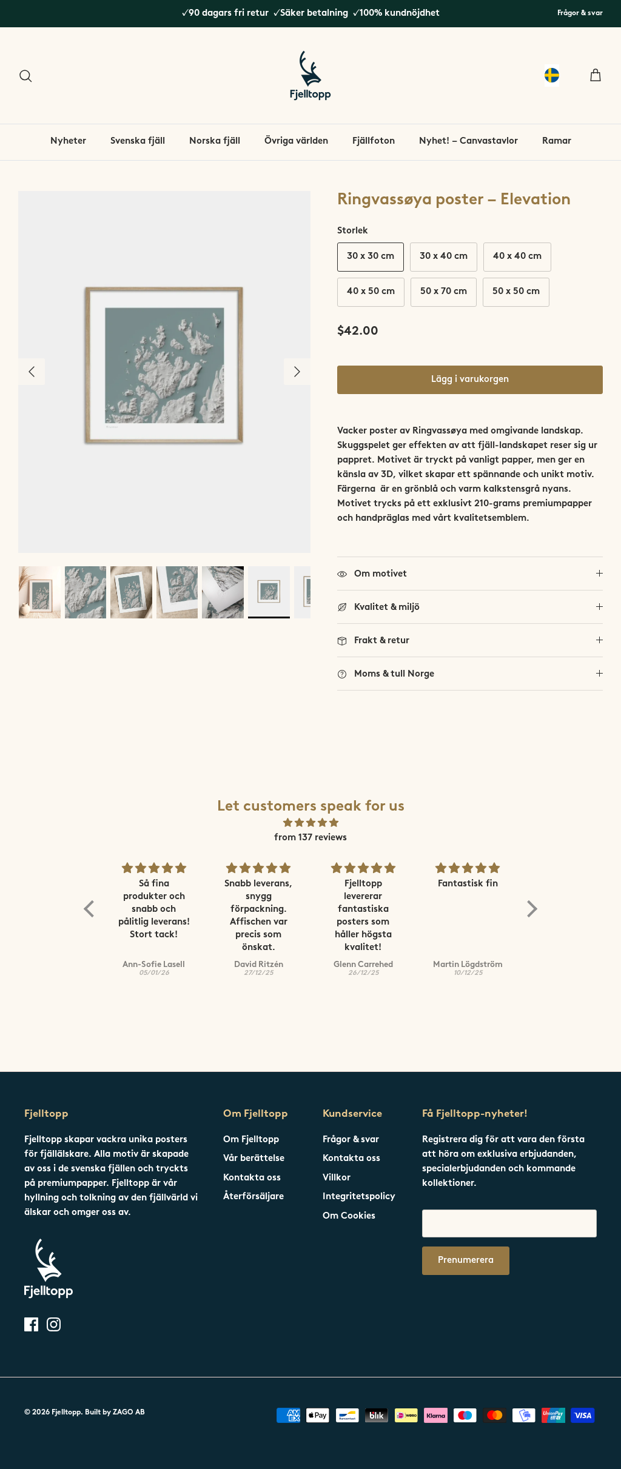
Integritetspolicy (359, 1197)
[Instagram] (54, 1324)
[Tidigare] (31, 371)
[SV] (552, 75)
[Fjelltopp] (310, 75)
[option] (164, 372)
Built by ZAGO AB (115, 1412)
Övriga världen (296, 141)
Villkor (337, 1178)
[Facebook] (31, 1324)
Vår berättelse (253, 1158)
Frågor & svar (580, 13)
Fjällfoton (373, 141)
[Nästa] (297, 371)
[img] (310, 823)
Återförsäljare (253, 1197)
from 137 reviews (310, 838)
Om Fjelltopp (251, 1140)
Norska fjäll (214, 141)
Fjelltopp (66, 1412)
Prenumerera (466, 1260)
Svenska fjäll (137, 141)
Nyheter (68, 141)
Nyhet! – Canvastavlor (468, 141)
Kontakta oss (252, 1178)
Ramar (556, 141)
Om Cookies (349, 1216)
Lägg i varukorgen (470, 379)
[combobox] (552, 75)
